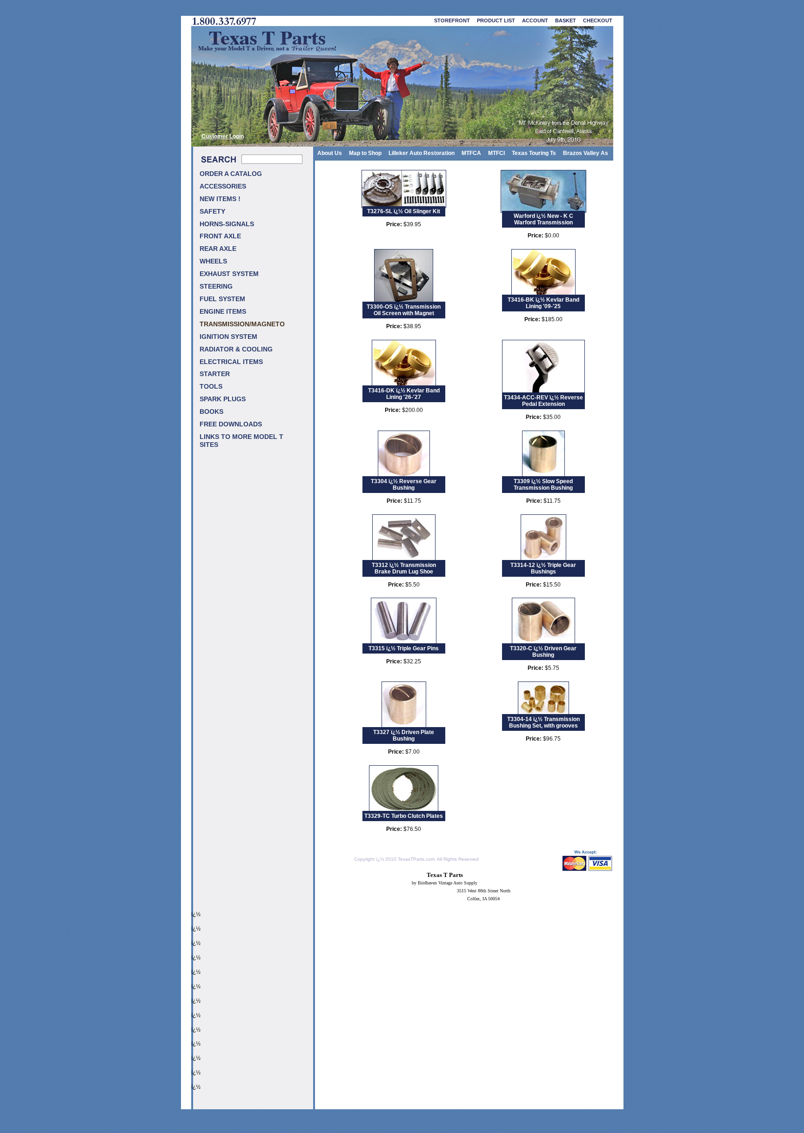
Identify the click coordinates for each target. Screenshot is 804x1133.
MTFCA (471, 153)
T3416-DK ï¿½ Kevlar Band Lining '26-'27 (404, 393)
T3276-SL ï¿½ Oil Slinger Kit (403, 211)
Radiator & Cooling (236, 349)
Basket (565, 20)
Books (211, 411)
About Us (329, 153)
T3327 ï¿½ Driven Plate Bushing (403, 735)
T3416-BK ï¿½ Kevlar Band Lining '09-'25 (543, 303)
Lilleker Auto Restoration (422, 153)
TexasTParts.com (416, 859)
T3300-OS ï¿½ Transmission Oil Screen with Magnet (404, 310)
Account (535, 20)
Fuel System (222, 299)
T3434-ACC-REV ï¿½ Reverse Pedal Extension (543, 400)
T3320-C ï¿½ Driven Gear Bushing (543, 651)
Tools (211, 386)
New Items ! (220, 199)
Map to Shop (365, 153)
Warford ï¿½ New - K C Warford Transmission (543, 219)
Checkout (597, 20)
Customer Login (222, 136)
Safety (212, 211)
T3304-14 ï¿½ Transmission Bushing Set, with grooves (543, 722)
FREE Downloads (231, 424)
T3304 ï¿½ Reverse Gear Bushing (403, 484)
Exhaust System (229, 273)
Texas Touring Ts (534, 153)
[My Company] (402, 86)
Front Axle (220, 236)
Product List (496, 20)
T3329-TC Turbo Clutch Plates (403, 816)
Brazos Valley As (585, 153)
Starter (215, 374)
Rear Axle (218, 248)
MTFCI (496, 153)
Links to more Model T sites (241, 440)
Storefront (452, 20)
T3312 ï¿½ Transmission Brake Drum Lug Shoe (404, 568)
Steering (216, 286)
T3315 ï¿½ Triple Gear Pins (403, 648)
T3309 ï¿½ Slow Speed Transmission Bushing (543, 484)
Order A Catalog (231, 173)
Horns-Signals (227, 224)
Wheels (213, 261)
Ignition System (228, 336)
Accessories (223, 186)
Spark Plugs (223, 399)
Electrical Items (231, 361)
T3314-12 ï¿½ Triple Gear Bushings (543, 568)
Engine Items (223, 311)
